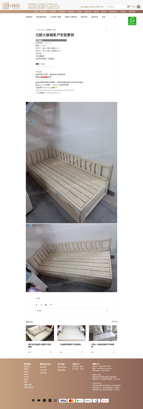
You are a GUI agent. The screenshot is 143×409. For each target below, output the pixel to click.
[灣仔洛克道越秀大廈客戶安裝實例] (40, 333)
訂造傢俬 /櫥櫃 (55, 17)
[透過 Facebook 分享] (36, 305)
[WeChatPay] (79, 400)
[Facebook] (33, 400)
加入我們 (43, 370)
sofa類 (38, 298)
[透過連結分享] (51, 305)
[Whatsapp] (55, 400)
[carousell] (49, 400)
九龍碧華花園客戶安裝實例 (70, 344)
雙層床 (26, 369)
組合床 (26, 377)
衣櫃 (25, 384)
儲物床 (26, 374)
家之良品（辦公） (78, 366)
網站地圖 (43, 373)
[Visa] (63, 400)
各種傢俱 (29, 17)
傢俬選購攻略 (41, 17)
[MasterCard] (71, 400)
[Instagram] (44, 400)
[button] (138, 6)
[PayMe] (105, 400)
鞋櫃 (29, 384)
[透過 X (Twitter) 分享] (41, 305)
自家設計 (27, 366)
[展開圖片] (71, 162)
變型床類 (84, 17)
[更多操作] (106, 30)
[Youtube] (38, 400)
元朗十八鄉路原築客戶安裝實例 (102, 345)
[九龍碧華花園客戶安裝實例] (71, 333)
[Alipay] (88, 400)
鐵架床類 (94, 17)
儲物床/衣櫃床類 (71, 17)
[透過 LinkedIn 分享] (46, 305)
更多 (103, 17)
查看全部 (114, 321)
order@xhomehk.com (104, 368)
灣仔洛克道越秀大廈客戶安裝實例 (39, 345)
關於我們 (43, 367)
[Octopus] (96, 400)
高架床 (26, 372)
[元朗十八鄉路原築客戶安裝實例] (103, 333)
